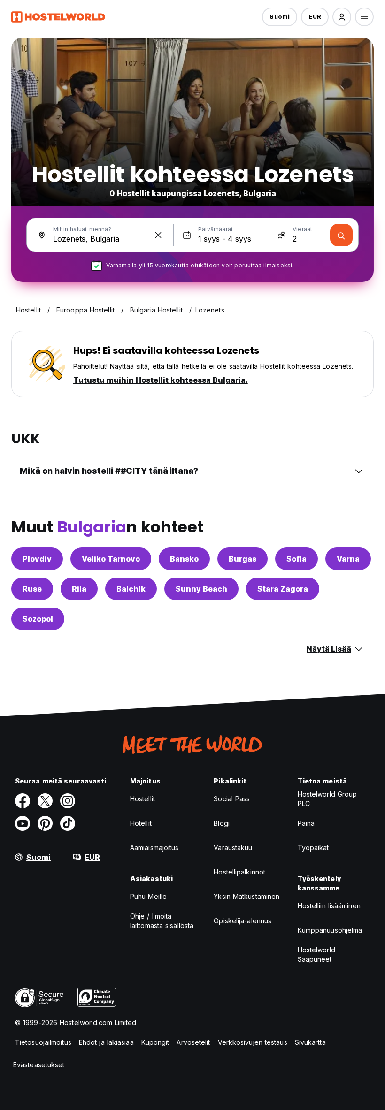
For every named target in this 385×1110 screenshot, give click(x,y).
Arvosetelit (193, 1042)
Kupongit (155, 1042)
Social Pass (232, 799)
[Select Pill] (341, 17)
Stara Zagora (282, 588)
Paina (306, 823)
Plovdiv (37, 558)
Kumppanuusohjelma (330, 930)
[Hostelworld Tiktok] (67, 823)
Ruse (32, 588)
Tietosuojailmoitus (43, 1042)
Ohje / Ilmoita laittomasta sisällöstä (161, 920)
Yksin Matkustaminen (246, 896)
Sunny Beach (201, 588)
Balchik (131, 588)
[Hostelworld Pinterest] (45, 823)
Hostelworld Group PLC (327, 798)
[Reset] (158, 235)
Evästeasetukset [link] (39, 1065)
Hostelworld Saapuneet (316, 954)
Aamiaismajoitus (154, 848)
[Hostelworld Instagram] (67, 800)
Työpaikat (313, 848)
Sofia (296, 558)
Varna (348, 558)
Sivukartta (310, 1042)
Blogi (222, 823)
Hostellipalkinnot (239, 872)
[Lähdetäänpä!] (341, 235)
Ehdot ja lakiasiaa (106, 1042)
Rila (79, 588)
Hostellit (142, 799)
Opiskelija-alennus (242, 921)
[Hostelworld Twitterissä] (45, 800)
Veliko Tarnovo (111, 558)
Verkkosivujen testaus (252, 1042)
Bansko (184, 558)
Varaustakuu (233, 848)
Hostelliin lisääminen (329, 906)
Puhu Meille (148, 896)
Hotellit (141, 823)
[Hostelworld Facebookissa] (22, 800)
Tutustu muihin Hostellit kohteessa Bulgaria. (160, 380)
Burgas (242, 558)
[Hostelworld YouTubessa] (22, 823)
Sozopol (38, 618)
